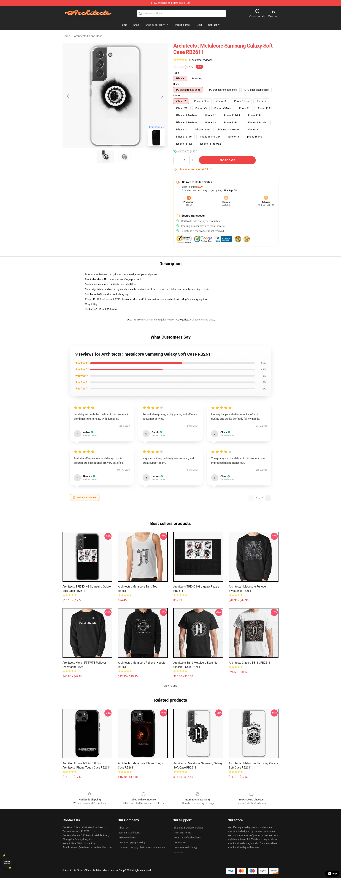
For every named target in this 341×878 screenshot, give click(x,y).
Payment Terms (182, 832)
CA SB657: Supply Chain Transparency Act (142, 847)
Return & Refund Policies (187, 837)
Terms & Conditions (129, 832)
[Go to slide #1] (105, 156)
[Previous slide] (68, 96)
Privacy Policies (127, 837)
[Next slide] (162, 96)
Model (176, 95)
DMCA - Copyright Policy (132, 842)
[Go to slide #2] (124, 156)
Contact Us (180, 842)
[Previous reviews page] (251, 498)
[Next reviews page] (268, 498)
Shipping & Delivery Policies (188, 827)
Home (66, 36)
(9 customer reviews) (200, 60)
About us (124, 827)
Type (176, 72)
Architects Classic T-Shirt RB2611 (249, 662)
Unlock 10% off (7, 862)
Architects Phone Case (88, 36)
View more (170, 686)
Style (176, 84)
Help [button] (334, 873)
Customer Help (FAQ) (185, 847)
